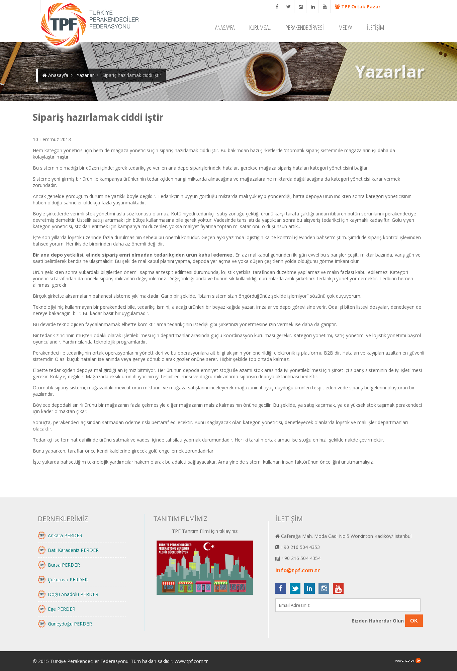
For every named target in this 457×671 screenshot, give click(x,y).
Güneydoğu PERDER (70, 623)
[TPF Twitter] (288, 6)
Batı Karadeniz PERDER (73, 550)
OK (414, 621)
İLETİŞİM (375, 27)
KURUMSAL (260, 27)
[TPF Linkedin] (312, 6)
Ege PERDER (61, 609)
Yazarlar (85, 75)
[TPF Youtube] (325, 6)
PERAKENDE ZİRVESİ (304, 27)
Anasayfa (57, 75)
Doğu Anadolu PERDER (73, 594)
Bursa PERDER (64, 565)
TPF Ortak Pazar (360, 6)
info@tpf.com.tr (297, 570)
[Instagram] (300, 6)
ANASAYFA (225, 27)
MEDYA (345, 27)
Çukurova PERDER (68, 579)
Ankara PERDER (65, 535)
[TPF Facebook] (277, 6)
